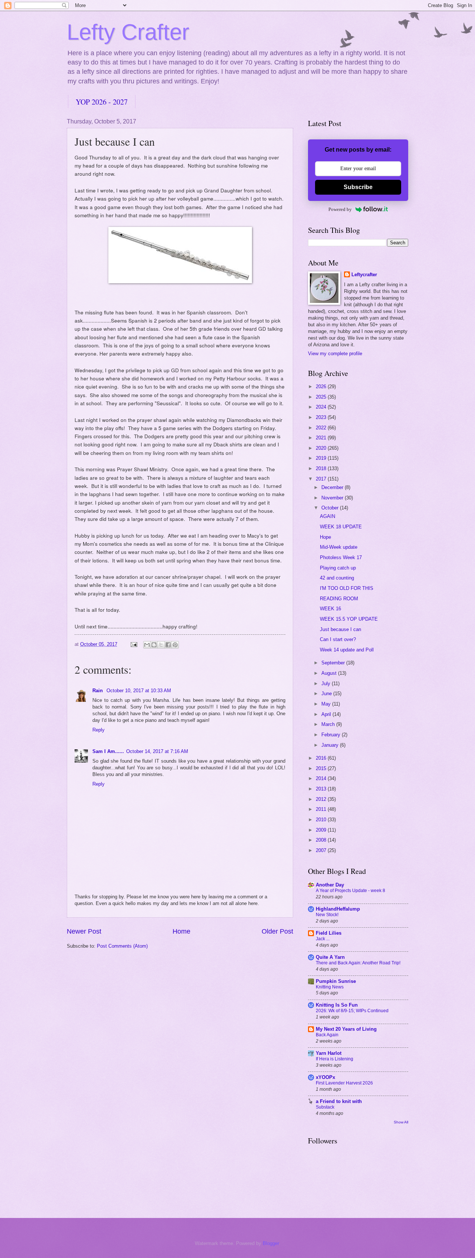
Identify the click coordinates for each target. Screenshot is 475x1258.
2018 (322, 468)
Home (181, 931)
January (330, 745)
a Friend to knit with (339, 1101)
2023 (322, 417)
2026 (322, 386)
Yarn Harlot (328, 1053)
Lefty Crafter (128, 32)
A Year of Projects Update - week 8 (350, 890)
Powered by (340, 209)
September (333, 663)
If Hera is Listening (334, 1058)
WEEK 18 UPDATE (341, 526)
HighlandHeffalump (338, 909)
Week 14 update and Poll (347, 650)
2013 (322, 789)
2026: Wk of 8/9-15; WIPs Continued (352, 1010)
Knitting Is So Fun (337, 1005)
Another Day (330, 885)
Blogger (271, 1243)
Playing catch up (338, 568)
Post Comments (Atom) (122, 946)
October (330, 508)
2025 (322, 397)
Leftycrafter (364, 274)
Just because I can (340, 629)
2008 (322, 840)
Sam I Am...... (108, 751)
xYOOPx (325, 1077)
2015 (322, 768)
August (329, 673)
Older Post (277, 931)
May (326, 704)
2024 (322, 407)
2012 (322, 799)
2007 (322, 850)
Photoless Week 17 (341, 557)
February (331, 734)
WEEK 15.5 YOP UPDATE (349, 619)
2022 (322, 427)
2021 (322, 437)
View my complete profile (335, 353)
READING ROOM (339, 598)
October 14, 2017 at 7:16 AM (157, 751)
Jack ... (323, 938)
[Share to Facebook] (168, 644)
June (327, 693)
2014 (322, 778)
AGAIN (327, 516)
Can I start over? (338, 639)
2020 (322, 448)
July (326, 683)
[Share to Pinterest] (175, 644)
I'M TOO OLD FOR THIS (346, 588)
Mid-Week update (338, 547)
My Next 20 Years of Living (346, 1029)
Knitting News (330, 987)
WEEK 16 (330, 608)
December (333, 487)
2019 (322, 458)
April (326, 714)
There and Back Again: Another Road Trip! (358, 962)
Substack (325, 1107)
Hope (325, 537)
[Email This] (147, 644)
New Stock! (327, 914)
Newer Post (84, 931)
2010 (322, 819)
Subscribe (358, 187)
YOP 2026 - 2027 (102, 102)
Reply (98, 730)
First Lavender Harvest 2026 (344, 1083)
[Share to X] (161, 644)
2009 (322, 830)
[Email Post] (133, 644)
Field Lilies (328, 933)
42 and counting (337, 578)
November (333, 498)
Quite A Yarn (330, 957)
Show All (401, 1122)
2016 (322, 758)
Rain (98, 690)
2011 (322, 809)
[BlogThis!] (154, 644)
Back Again (327, 1034)
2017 (322, 479)
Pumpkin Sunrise (336, 981)
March (328, 724)
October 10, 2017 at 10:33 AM (139, 690)
